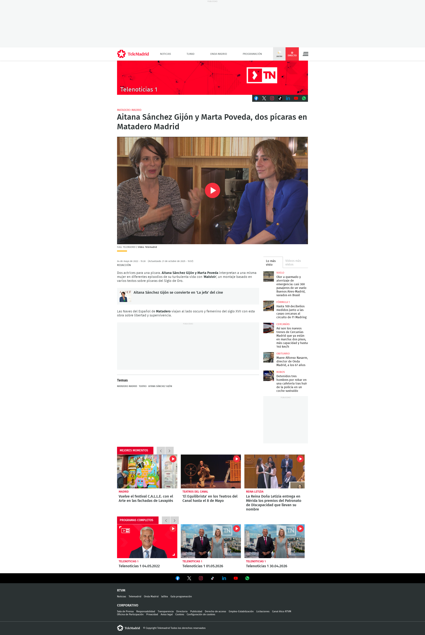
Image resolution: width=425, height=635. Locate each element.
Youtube (296, 98)
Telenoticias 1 (128, 561)
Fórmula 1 (283, 302)
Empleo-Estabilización (241, 611)
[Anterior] (161, 450)
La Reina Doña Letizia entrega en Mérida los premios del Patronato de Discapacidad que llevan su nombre (274, 471)
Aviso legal (167, 614)
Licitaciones (262, 611)
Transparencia (166, 611)
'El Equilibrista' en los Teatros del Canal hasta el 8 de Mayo (211, 471)
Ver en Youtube (235, 578)
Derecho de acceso (215, 611)
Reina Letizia (254, 491)
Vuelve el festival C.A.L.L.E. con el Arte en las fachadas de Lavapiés (147, 471)
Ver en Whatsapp (247, 578)
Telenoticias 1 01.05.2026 (211, 541)
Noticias (165, 54)
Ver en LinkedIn (224, 578)
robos (280, 372)
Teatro (143, 386)
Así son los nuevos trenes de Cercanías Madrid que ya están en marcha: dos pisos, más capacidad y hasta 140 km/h (268, 328)
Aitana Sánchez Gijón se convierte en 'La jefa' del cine (125, 296)
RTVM (121, 590)
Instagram (272, 98)
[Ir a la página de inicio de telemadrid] (133, 54)
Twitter (264, 98)
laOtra (164, 596)
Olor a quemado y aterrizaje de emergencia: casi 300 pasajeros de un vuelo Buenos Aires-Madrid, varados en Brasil (268, 276)
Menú (305, 54)
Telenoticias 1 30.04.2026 (274, 541)
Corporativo (127, 605)
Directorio (182, 611)
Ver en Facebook (177, 579)
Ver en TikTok (212, 579)
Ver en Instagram (201, 578)
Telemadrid (135, 596)
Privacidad (152, 614)
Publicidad (196, 611)
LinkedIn (288, 98)
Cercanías (283, 324)
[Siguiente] (169, 450)
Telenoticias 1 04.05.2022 (147, 541)
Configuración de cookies (201, 614)
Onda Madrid (218, 54)
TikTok (280, 98)
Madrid (124, 491)
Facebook (256, 98)
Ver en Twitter (189, 579)
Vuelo (280, 272)
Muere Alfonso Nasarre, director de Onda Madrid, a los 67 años (268, 357)
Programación (252, 54)
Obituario (283, 353)
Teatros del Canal (195, 491)
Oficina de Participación (130, 614)
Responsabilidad (145, 611)
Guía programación (181, 596)
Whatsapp (304, 98)
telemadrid (128, 628)
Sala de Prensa (125, 611)
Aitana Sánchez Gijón (160, 386)
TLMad (190, 54)
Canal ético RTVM (281, 611)
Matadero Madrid (129, 110)
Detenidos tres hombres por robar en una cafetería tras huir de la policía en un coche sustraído (268, 376)
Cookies (179, 614)
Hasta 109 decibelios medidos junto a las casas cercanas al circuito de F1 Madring (268, 306)
